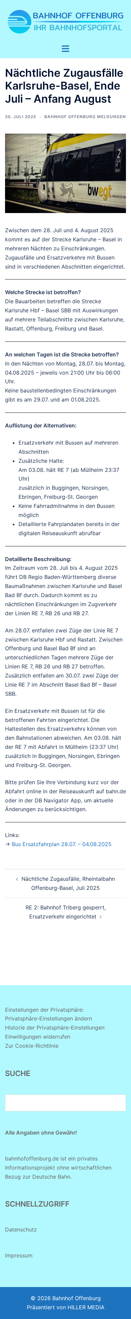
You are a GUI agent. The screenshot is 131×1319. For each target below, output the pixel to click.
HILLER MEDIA (86, 1307)
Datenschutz (21, 1229)
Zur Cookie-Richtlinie (31, 1045)
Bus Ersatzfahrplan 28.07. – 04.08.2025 (62, 844)
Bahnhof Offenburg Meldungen (85, 116)
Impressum (19, 1255)
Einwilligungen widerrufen (37, 1036)
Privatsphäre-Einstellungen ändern (48, 1018)
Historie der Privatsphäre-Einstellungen (54, 1027)
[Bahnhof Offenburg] (65, 21)
